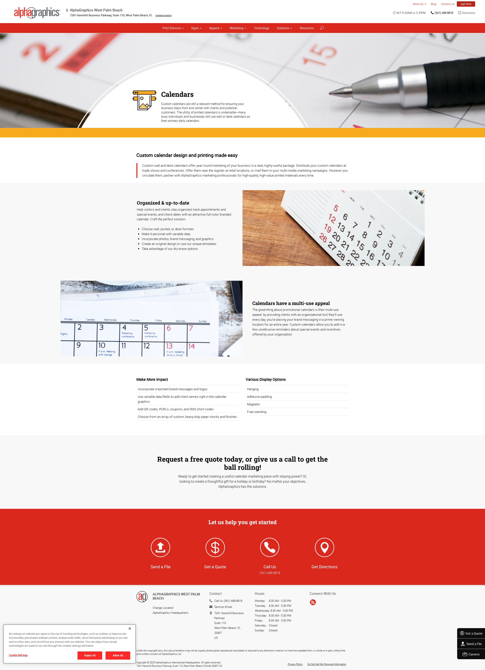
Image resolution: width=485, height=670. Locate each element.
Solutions (283, 28)
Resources (307, 28)
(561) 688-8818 (444, 13)
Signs (195, 28)
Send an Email (223, 607)
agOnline (466, 4)
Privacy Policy (295, 664)
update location (164, 15)
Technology (261, 28)
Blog (433, 4)
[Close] (130, 628)
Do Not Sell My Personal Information (326, 664)
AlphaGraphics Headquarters (170, 612)
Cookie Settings (18, 655)
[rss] (313, 602)
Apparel (214, 28)
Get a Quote (474, 633)
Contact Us (447, 4)
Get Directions (324, 566)
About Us (418, 4)
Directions (468, 13)
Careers (474, 654)
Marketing (236, 28)
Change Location (163, 608)
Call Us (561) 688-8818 (228, 601)
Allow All (118, 655)
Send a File (474, 644)
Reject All (89, 655)
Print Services (172, 28)
